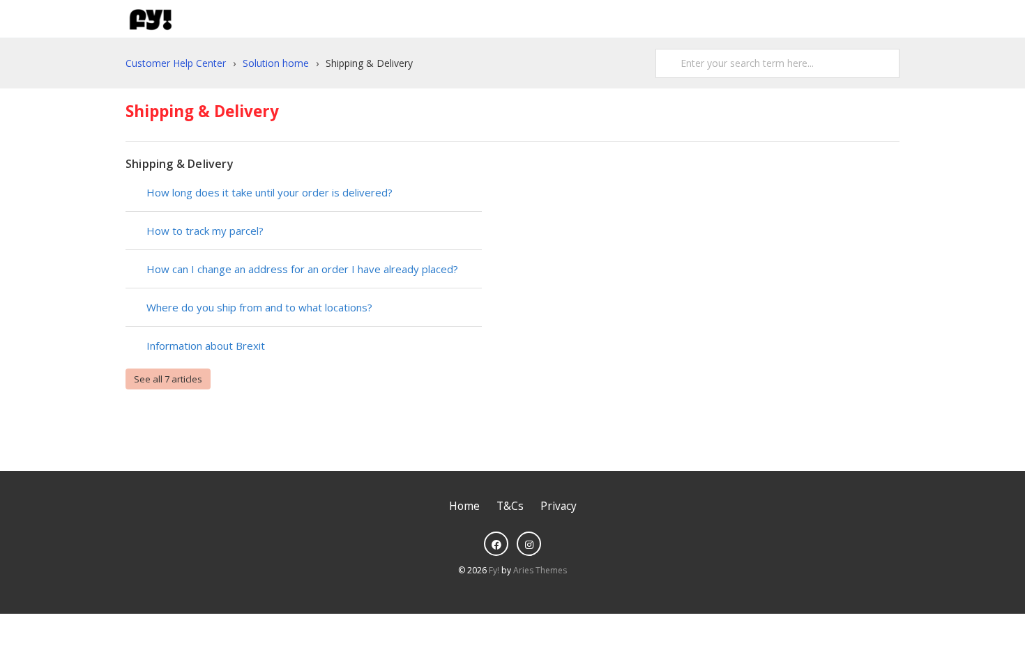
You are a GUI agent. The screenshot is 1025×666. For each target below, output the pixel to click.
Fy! (494, 570)
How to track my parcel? (205, 231)
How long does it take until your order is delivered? (269, 192)
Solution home (276, 63)
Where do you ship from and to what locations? (259, 307)
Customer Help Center (176, 63)
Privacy (558, 506)
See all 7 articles (168, 379)
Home (464, 506)
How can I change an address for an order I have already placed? (302, 269)
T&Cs (510, 506)
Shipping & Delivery (180, 163)
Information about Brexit (205, 346)
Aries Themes (540, 570)
